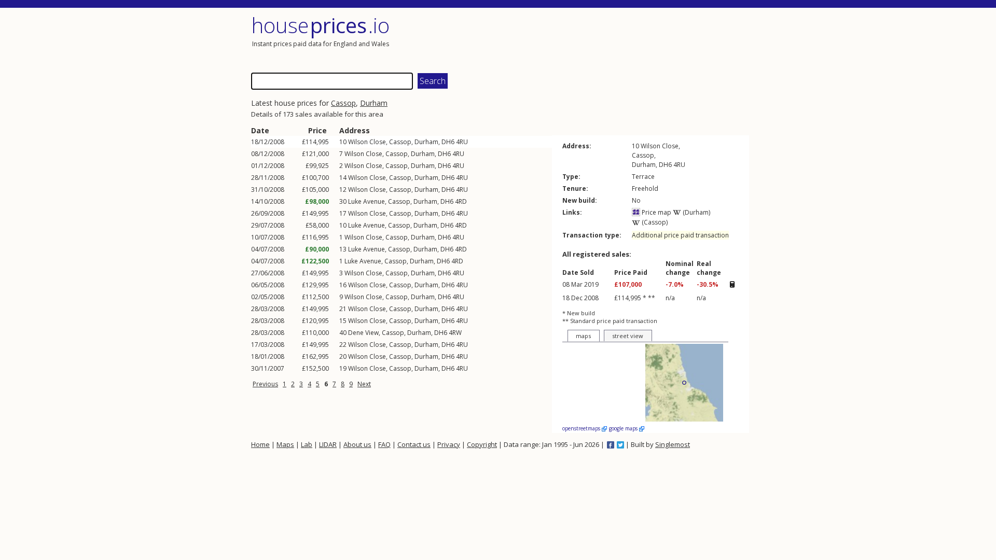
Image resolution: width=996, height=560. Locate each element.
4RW (455, 332)
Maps (285, 444)
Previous (265, 384)
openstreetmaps (582, 428)
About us (357, 444)
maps (583, 336)
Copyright (482, 444)
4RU (462, 141)
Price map (655, 212)
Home (260, 444)
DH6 (447, 141)
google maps (624, 428)
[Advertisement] (624, 39)
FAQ (384, 444)
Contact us (414, 444)
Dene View (363, 332)
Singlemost (672, 444)
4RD (461, 201)
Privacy (448, 444)
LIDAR (328, 444)
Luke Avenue (366, 201)
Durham (374, 103)
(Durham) (695, 212)
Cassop (343, 103)
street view (627, 336)
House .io (320, 25)
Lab (306, 444)
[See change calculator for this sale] (732, 284)
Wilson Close (367, 141)
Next (364, 384)
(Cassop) (654, 222)
